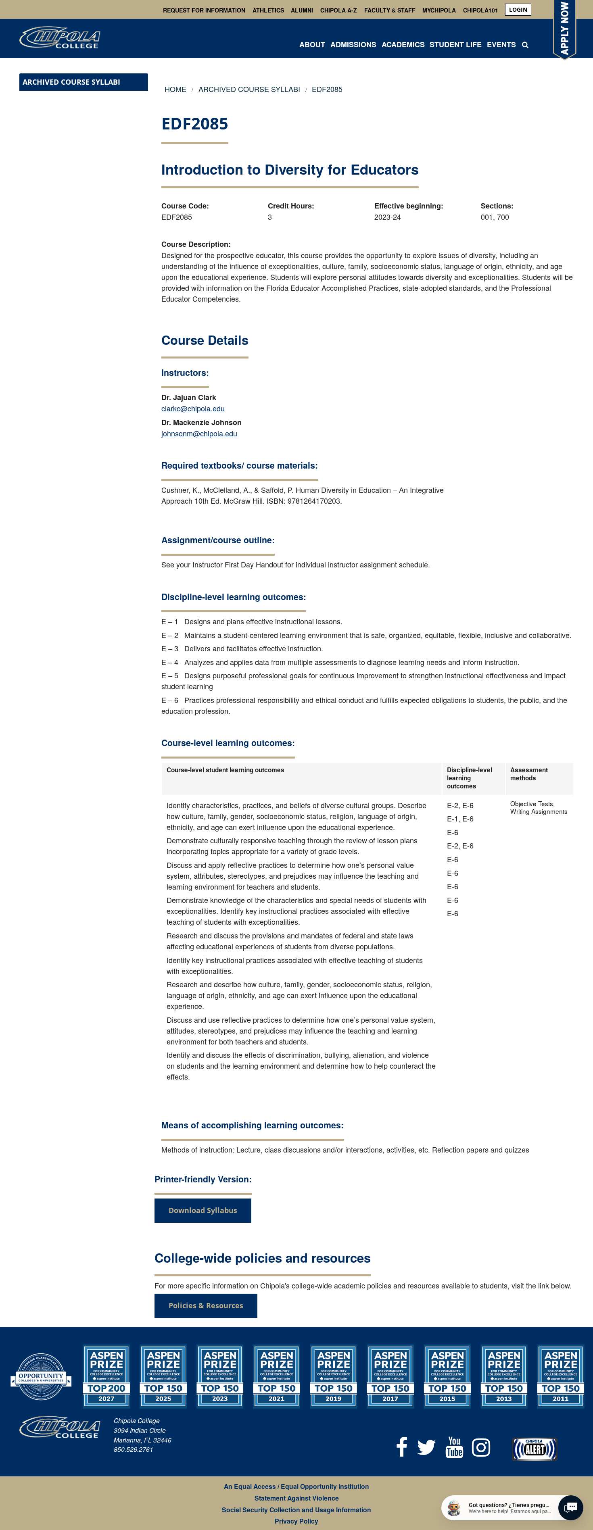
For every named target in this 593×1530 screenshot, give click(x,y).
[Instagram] (481, 1446)
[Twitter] (426, 1446)
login (518, 9)
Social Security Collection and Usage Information (296, 1509)
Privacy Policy (296, 1521)
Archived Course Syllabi (71, 82)
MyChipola (439, 10)
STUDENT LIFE (456, 44)
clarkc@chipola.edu (193, 408)
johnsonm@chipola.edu (199, 433)
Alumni (302, 10)
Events (501, 44)
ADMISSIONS (353, 44)
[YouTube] (454, 1446)
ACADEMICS (403, 44)
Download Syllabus (203, 1210)
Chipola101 (480, 10)
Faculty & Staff (390, 10)
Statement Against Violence (297, 1498)
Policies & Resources (206, 1305)
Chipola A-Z (338, 10)
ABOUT (312, 44)
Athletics (268, 10)
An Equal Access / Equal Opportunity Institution (296, 1486)
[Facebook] (402, 1446)
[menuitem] (518, 10)
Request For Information (204, 10)
